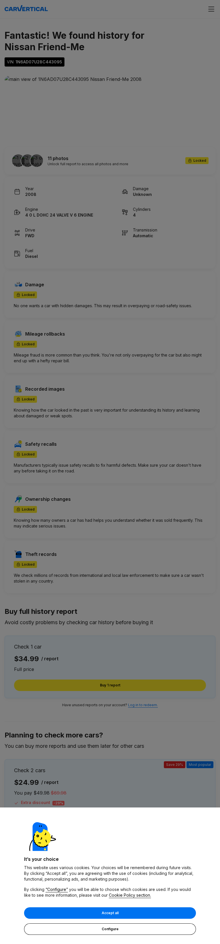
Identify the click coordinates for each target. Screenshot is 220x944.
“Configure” (57, 889)
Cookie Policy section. (130, 895)
